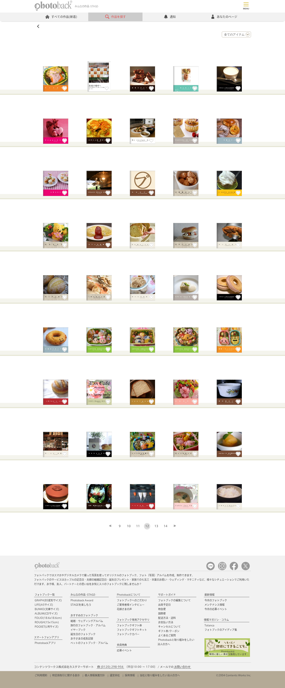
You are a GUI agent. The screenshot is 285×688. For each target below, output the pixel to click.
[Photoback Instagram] (222, 569)
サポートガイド (167, 594)
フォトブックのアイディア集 (220, 629)
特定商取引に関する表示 (66, 675)
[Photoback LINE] (210, 569)
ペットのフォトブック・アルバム (89, 643)
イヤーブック (78, 629)
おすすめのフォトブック (84, 615)
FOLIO (48, 618)
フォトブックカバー (128, 634)
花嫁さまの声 (124, 609)
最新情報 (209, 594)
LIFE (44, 604)
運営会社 (115, 675)
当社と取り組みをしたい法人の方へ (160, 675)
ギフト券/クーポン (168, 631)
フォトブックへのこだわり (132, 600)
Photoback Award (82, 600)
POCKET (46, 626)
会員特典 (122, 645)
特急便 (162, 609)
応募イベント (124, 650)
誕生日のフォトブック (83, 634)
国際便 (162, 613)
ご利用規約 (41, 675)
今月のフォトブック (215, 600)
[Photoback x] (245, 569)
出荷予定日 (164, 604)
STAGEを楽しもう (81, 604)
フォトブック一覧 (45, 594)
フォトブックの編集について (174, 600)
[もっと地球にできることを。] (227, 656)
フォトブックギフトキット (132, 629)
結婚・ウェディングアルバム (87, 621)
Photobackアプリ (45, 643)
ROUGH (47, 622)
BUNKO (47, 609)
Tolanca (209, 625)
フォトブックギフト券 (129, 625)
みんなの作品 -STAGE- (83, 594)
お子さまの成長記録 (82, 638)
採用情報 (130, 675)
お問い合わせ (182, 666)
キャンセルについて (169, 626)
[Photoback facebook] (234, 569)
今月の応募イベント (215, 609)
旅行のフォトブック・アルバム (88, 625)
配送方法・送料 (167, 618)
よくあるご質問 (167, 635)
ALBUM (46, 613)
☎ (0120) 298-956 (110, 666)
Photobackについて (128, 594)
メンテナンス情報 (214, 604)
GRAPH (48, 600)
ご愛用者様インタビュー (130, 604)
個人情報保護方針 (95, 675)
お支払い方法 (165, 622)
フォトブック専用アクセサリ (133, 619)
